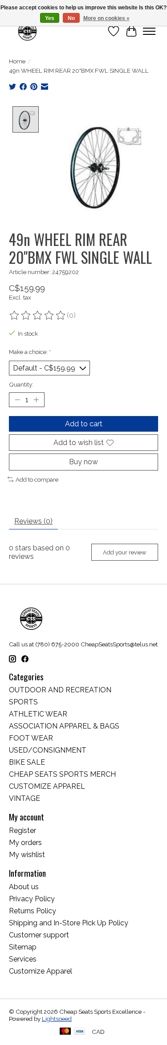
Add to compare (37, 479)
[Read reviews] (38, 315)
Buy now (83, 462)
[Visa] (80, 1032)
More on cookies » (106, 18)
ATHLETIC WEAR (38, 714)
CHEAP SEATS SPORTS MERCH (62, 774)
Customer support (39, 935)
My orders (25, 842)
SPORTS (23, 702)
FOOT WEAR (31, 738)
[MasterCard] (65, 1032)
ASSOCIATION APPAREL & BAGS (64, 726)
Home (17, 61)
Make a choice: (30, 351)
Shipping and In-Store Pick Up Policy (68, 923)
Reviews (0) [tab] (33, 521)
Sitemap (23, 947)
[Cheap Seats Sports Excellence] (27, 31)
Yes (49, 18)
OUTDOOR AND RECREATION (60, 690)
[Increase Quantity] (36, 400)
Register (22, 830)
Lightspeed (57, 1018)
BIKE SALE (27, 762)
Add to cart (83, 424)
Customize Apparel (40, 971)
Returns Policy (32, 911)
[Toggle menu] (149, 31)
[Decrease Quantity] (17, 400)
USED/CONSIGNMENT (47, 750)
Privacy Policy (32, 899)
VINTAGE (24, 798)
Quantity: (21, 384)
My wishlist (27, 854)
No (71, 18)
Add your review (124, 552)
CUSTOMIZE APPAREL (47, 786)
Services (23, 959)
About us (24, 887)
